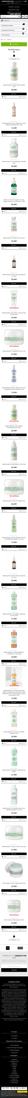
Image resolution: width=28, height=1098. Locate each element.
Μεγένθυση (23, 96)
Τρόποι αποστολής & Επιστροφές (14, 1047)
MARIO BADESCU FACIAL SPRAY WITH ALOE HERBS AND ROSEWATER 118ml (14, 124)
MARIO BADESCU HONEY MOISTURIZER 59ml (14, 85)
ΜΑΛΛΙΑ (14, 1066)
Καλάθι (14, 94)
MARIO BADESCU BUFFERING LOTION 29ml (14, 464)
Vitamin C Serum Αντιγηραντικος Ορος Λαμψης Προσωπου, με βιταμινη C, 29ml (14, 200)
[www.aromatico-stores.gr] (14, 10)
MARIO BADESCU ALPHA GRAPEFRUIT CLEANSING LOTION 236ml (14, 653)
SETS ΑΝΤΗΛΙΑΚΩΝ (14, 1075)
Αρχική (9, 2)
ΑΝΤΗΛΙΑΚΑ (14, 1073)
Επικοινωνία (15, 2)
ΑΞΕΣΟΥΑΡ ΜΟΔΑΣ (14, 1077)
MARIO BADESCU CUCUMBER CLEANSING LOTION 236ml (14, 614)
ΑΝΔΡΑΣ (14, 1072)
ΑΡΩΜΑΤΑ (14, 1059)
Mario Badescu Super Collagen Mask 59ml (14, 883)
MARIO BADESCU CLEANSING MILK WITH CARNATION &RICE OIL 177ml (14, 809)
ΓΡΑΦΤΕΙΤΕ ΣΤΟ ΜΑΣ (14, 957)
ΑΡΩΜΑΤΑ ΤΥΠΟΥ (14, 1061)
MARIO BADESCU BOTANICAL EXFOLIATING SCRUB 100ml (14, 313)
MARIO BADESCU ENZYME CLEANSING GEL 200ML (14, 770)
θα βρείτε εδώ (3, 1096)
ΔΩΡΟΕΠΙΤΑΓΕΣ (14, 1081)
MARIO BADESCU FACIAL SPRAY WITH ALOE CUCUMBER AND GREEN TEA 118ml (14, 538)
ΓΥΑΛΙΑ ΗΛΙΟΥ (14, 1082)
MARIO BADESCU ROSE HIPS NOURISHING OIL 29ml (14, 275)
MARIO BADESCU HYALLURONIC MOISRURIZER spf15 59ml (14, 426)
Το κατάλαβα (22, 1091)
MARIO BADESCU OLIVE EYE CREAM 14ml (14, 501)
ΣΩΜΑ (14, 1068)
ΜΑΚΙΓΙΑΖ (14, 1063)
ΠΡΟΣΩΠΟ (14, 1065)
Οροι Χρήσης (15, 1035)
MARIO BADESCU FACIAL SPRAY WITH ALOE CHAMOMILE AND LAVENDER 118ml (14, 388)
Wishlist (5, 96)
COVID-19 (14, 1079)
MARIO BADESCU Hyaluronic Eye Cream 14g (14, 846)
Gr (18, 2)
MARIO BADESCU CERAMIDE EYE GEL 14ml (14, 351)
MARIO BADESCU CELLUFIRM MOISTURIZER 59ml (14, 162)
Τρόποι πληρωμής (14, 1045)
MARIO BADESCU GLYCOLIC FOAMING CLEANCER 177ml (14, 732)
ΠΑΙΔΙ (14, 1070)
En (20, 2)
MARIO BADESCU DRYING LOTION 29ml (14, 238)
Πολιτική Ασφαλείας (14, 1050)
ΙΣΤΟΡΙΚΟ (14, 1038)
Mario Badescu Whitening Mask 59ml (14, 920)
